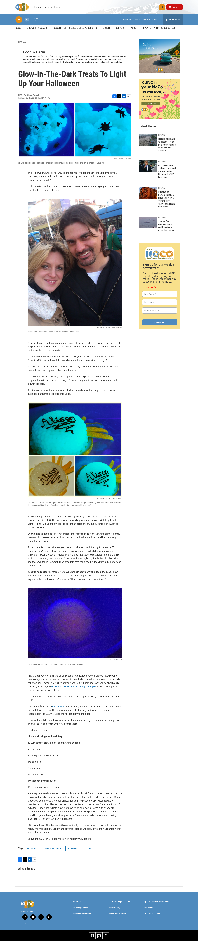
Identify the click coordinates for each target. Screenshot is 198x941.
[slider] (31, 19)
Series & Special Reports (83, 28)
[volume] (27, 20)
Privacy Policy (114, 908)
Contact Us (148, 908)
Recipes (87, 848)
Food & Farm (34, 52)
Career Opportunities (82, 914)
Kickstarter (58, 706)
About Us (77, 902)
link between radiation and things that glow (74, 686)
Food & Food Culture (52, 848)
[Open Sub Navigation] (23, 28)
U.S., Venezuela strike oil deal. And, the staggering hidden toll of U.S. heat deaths (167, 171)
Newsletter (60, 28)
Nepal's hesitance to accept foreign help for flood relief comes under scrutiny (167, 145)
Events (147, 28)
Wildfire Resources (165, 28)
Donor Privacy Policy (117, 914)
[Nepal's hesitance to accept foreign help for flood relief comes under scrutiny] (148, 140)
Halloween (72, 848)
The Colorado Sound (152, 914)
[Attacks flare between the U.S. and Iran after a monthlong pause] (148, 222)
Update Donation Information (156, 902)
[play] (19, 19)
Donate (175, 7)
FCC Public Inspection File (119, 902)
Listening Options (80, 908)
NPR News (23, 42)
